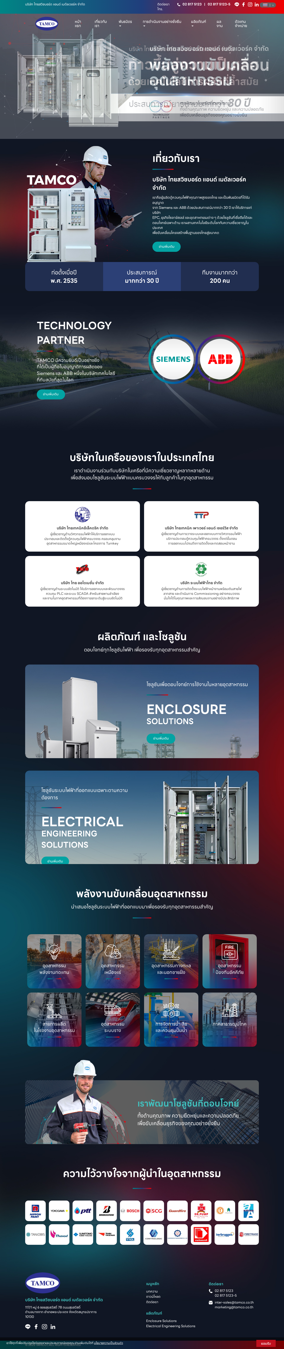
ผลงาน (220, 23)
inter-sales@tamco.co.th (234, 1302)
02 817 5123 (192, 4)
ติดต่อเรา (152, 1302)
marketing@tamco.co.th (234, 1307)
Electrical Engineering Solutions (170, 1326)
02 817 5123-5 (219, 4)
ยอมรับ (266, 1343)
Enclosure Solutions (161, 1320)
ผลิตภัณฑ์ (198, 21)
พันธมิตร (125, 21)
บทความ (152, 1291)
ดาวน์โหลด (153, 1296)
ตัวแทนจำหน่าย (241, 23)
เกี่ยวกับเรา (101, 23)
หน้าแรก (78, 23)
